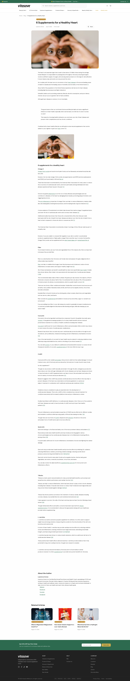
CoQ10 (57, 418)
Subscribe (106, 645)
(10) (39, 336)
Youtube (42, 592)
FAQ (67, 658)
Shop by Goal (22, 10)
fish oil (61, 179)
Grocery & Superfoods (72, 10)
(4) (78, 212)
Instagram (42, 594)
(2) (63, 187)
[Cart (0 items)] (110, 5)
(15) (44, 405)
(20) (66, 454)
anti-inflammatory (45, 201)
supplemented (52, 299)
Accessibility (109, 678)
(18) (47, 437)
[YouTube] (27, 667)
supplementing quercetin (68, 463)
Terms (102, 678)
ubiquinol (70, 418)
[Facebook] (21, 667)
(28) (66, 532)
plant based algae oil (70, 240)
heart (59, 128)
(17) (89, 429)
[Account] (107, 5)
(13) (81, 383)
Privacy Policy (96, 678)
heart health (83, 270)
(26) (43, 502)
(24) (65, 488)
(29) (68, 532)
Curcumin (40, 326)
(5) (74, 220)
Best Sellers (45, 669)
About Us (93, 658)
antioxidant (58, 360)
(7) (39, 274)
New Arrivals (45, 672)
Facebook (42, 589)
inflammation (51, 194)
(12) (65, 375)
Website (42, 587)
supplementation (61, 347)
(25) (77, 497)
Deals (97, 10)
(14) (83, 383)
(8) (40, 274)
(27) (64, 532)
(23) (63, 488)
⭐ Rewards (5, 1)
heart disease (71, 82)
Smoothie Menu (95, 672)
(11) (81, 341)
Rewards (93, 664)
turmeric (40, 320)
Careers (93, 669)
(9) (83, 282)
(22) (72, 480)
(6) (73, 266)
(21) (69, 454)
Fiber (39, 264)
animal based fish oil (83, 240)
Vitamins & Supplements (46, 10)
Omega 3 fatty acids (43, 171)
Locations (93, 661)
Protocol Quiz (34, 10)
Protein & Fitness (60, 10)
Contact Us (123, 1)
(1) (88, 84)
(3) (87, 203)
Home (20, 15)
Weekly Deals (104, 10)
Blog (25, 15)
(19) (64, 454)
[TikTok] (24, 667)
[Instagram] (19, 667)
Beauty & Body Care (87, 10)
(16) (84, 414)
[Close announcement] (127, 1)
